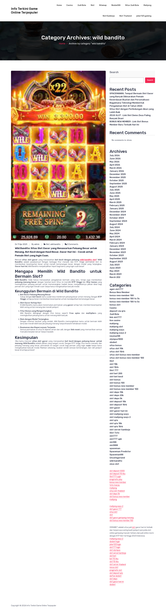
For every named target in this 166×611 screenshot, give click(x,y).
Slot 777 (114, 370)
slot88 (113, 442)
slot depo (113, 579)
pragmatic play (116, 479)
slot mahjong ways (119, 414)
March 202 (115, 277)
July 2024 (115, 227)
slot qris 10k (116, 423)
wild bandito (55, 244)
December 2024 (118, 211)
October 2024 (117, 218)
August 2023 (116, 261)
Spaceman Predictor (120, 451)
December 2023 (118, 249)
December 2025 (118, 174)
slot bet (113, 556)
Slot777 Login (115, 476)
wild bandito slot (88, 260)
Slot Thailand (125, 16)
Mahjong (147, 5)
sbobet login (115, 542)
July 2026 (115, 155)
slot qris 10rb (116, 426)
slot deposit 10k (118, 401)
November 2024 (118, 215)
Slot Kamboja (109, 16)
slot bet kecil (116, 376)
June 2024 (115, 230)
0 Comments (72, 244)
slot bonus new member (122, 386)
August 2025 (116, 186)
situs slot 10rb (117, 351)
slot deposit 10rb (118, 404)
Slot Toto (114, 433)
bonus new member (118, 482)
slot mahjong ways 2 (120, 417)
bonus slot (115, 305)
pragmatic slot (116, 570)
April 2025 (115, 199)
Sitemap (103, 5)
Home (59, 5)
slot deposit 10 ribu (117, 474)
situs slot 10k (116, 348)
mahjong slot (116, 326)
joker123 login (115, 544)
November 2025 (118, 177)
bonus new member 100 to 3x (125, 298)
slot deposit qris (116, 573)
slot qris (114, 420)
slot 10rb (114, 367)
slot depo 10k (116, 392)
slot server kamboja (120, 429)
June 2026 (115, 158)
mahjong (114, 323)
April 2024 (115, 236)
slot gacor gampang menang (122, 518)
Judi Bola (81, 5)
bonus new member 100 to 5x (125, 301)
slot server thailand (118, 564)
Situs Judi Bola (132, 5)
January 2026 (117, 171)
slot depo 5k (116, 398)
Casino (69, 5)
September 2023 (118, 258)
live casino (115, 320)
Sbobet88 (115, 5)
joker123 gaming (143, 16)
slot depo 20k (117, 395)
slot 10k (113, 364)
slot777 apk (116, 439)
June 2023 (115, 268)
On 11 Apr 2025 (21, 244)
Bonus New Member (120, 292)
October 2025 (117, 180)
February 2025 (117, 205)
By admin (35, 244)
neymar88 (115, 336)
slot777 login (115, 547)
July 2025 (115, 190)
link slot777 (116, 317)
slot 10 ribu (114, 562)
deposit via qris (117, 311)
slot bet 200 (116, 373)
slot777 (113, 436)
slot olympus (115, 550)
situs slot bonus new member (125, 354)
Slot (92, 5)
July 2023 (115, 264)
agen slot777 (116, 289)
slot (111, 515)
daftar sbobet (116, 576)
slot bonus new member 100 (124, 389)
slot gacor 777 (116, 509)
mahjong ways (117, 330)
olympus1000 (116, 339)
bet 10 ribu (114, 559)
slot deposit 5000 (117, 471)
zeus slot (114, 464)
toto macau (115, 485)
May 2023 (114, 271)
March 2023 (116, 274)
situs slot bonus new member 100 (127, 358)
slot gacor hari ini (118, 411)
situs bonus (116, 345)
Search (114, 72)
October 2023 (117, 255)
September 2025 (118, 183)
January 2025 (117, 208)
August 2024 (116, 224)
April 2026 (115, 165)
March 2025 (116, 202)
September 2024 (118, 221)
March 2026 (116, 168)
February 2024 (117, 243)
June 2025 (115, 193)
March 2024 (116, 240)
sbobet (113, 342)
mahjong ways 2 (118, 333)
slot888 (114, 445)
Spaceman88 (116, 454)
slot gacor (115, 408)
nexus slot (114, 567)
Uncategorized (117, 457)
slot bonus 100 (117, 383)
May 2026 (114, 161)
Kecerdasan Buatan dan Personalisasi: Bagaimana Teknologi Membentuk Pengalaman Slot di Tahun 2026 (129, 102)
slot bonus (115, 379)
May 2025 (114, 196)
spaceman (115, 448)
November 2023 (118, 252)
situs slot (113, 512)
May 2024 (114, 233)
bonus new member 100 (122, 295)
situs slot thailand (117, 491)
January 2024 (117, 246)
